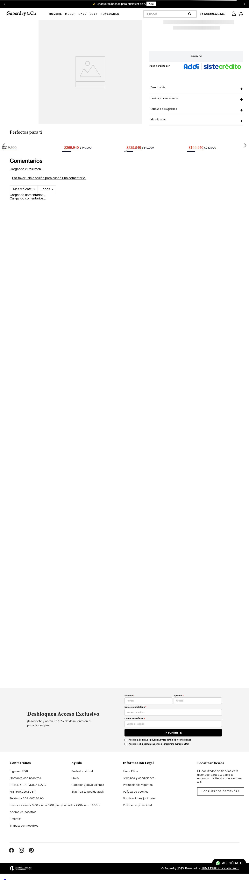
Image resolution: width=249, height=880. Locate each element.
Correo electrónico (134, 718)
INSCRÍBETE (173, 732)
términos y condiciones (179, 740)
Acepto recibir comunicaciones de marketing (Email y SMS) (159, 744)
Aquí (151, 3)
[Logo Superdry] (24, 14)
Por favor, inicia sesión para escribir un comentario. (49, 268)
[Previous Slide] (4, 191)
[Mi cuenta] (233, 13)
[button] (93, 217)
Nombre (129, 695)
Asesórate (232, 863)
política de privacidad (150, 740)
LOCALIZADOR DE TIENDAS (220, 791)
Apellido (179, 695)
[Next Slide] (245, 191)
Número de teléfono (135, 707)
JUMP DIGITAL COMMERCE (220, 868)
